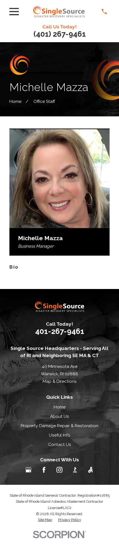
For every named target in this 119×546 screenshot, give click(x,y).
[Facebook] (44, 470)
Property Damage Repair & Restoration (59, 425)
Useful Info (59, 435)
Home (60, 407)
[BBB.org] (75, 470)
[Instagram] (59, 470)
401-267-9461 (59, 331)
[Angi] (90, 470)
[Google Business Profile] (28, 470)
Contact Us (59, 444)
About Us (59, 416)
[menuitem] (45, 519)
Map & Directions (60, 381)
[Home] (59, 11)
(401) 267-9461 (59, 34)
